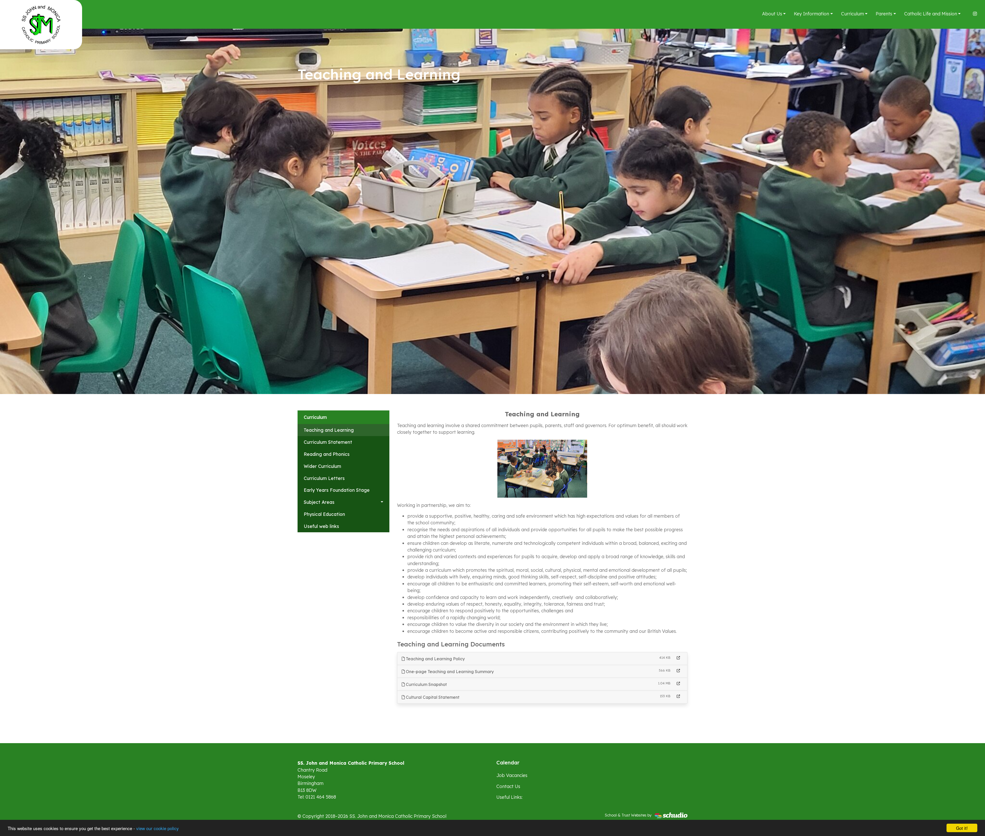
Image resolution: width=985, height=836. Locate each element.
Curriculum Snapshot (426, 684)
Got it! (962, 828)
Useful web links (321, 526)
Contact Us (508, 786)
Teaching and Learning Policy (435, 658)
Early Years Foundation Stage (337, 490)
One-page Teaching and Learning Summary (449, 671)
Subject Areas (319, 502)
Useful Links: (509, 797)
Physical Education (324, 514)
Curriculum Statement (328, 442)
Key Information (811, 13)
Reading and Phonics (327, 454)
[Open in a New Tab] (678, 657)
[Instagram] (975, 13)
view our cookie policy (157, 828)
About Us (772, 13)
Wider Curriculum (322, 466)
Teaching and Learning (329, 430)
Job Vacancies (511, 775)
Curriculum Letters (324, 478)
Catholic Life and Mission (930, 13)
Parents (884, 13)
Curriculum (852, 13)
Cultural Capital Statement (432, 697)
